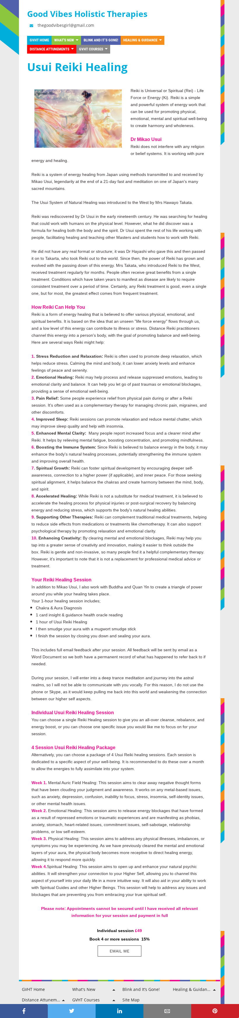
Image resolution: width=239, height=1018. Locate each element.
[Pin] (215, 1011)
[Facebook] (24, 1011)
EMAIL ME (119, 951)
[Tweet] (72, 1011)
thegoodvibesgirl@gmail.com (66, 25)
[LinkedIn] (119, 1011)
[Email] (167, 1011)
